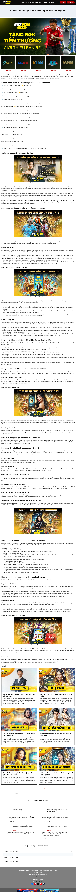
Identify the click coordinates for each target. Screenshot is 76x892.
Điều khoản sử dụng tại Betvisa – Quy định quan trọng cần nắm (17, 774)
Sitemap (38, 876)
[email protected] (39, 881)
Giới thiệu (31, 2)
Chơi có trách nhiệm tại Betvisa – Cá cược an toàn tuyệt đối (55, 734)
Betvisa (3, 74)
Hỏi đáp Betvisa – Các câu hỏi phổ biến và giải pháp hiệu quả (19, 734)
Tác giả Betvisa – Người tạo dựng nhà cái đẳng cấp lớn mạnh (19, 695)
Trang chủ (24, 2)
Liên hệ (53, 2)
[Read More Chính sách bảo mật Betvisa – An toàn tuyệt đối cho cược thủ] (57, 759)
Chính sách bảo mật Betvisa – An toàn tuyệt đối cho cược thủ (56, 774)
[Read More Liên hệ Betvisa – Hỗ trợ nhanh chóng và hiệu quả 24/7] (57, 680)
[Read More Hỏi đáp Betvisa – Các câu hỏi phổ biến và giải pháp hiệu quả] (19, 719)
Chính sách (38, 2)
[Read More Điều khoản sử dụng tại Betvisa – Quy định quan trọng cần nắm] (19, 759)
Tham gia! (8, 70)
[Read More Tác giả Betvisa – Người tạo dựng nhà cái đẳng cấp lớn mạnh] (19, 680)
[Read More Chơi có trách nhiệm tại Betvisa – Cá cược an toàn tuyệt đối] (57, 719)
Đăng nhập (71, 2)
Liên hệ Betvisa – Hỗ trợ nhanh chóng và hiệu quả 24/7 (56, 695)
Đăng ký (63, 2)
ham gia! (53, 70)
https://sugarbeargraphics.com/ (40, 874)
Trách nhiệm (46, 2)
